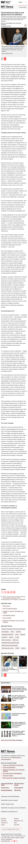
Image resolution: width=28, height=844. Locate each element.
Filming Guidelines (6, 790)
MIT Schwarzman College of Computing (14, 778)
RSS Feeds (17, 790)
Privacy (3, 839)
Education (3, 818)
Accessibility (8, 839)
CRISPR (17, 648)
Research (22, 634)
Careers (17, 837)
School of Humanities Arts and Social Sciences (13, 629)
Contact (22, 837)
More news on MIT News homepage (11, 740)
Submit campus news (7, 804)
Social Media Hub (5, 841)
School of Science (8, 775)
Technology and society (8, 648)
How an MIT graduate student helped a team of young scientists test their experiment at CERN (19, 689)
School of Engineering (9, 767)
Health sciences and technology (10, 645)
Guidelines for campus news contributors (13, 808)
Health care (15, 640)
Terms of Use (5, 787)
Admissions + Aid (18, 820)
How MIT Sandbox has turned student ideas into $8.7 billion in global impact (19, 698)
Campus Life (4, 822)
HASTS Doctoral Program (10, 608)
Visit (2, 837)
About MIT (16, 824)
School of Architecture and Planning (13, 765)
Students (18, 631)
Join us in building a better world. (10, 829)
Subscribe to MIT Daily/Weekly (10, 796)
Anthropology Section (9, 615)
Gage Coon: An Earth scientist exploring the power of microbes (18, 706)
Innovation (3, 820)
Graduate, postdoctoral (7, 634)
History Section (7, 618)
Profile (17, 634)
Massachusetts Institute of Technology (11, 834)
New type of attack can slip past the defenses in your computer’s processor (19, 725)
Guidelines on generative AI (9, 811)
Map (5, 837)
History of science (6, 640)
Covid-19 (23, 648)
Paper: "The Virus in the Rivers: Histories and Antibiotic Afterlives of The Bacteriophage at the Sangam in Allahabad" (13, 598)
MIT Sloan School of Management (12, 773)
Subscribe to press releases (9, 800)
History (12, 631)
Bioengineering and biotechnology (10, 642)
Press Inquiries (18, 787)
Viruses (17, 637)
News (15, 822)
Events (8, 837)
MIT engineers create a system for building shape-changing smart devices (18, 733)
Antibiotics (4, 637)
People (13, 837)
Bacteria (11, 637)
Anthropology (5, 631)
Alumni (3, 824)
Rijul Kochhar (6, 606)
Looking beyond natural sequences (19, 714)
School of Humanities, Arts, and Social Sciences (13, 770)
